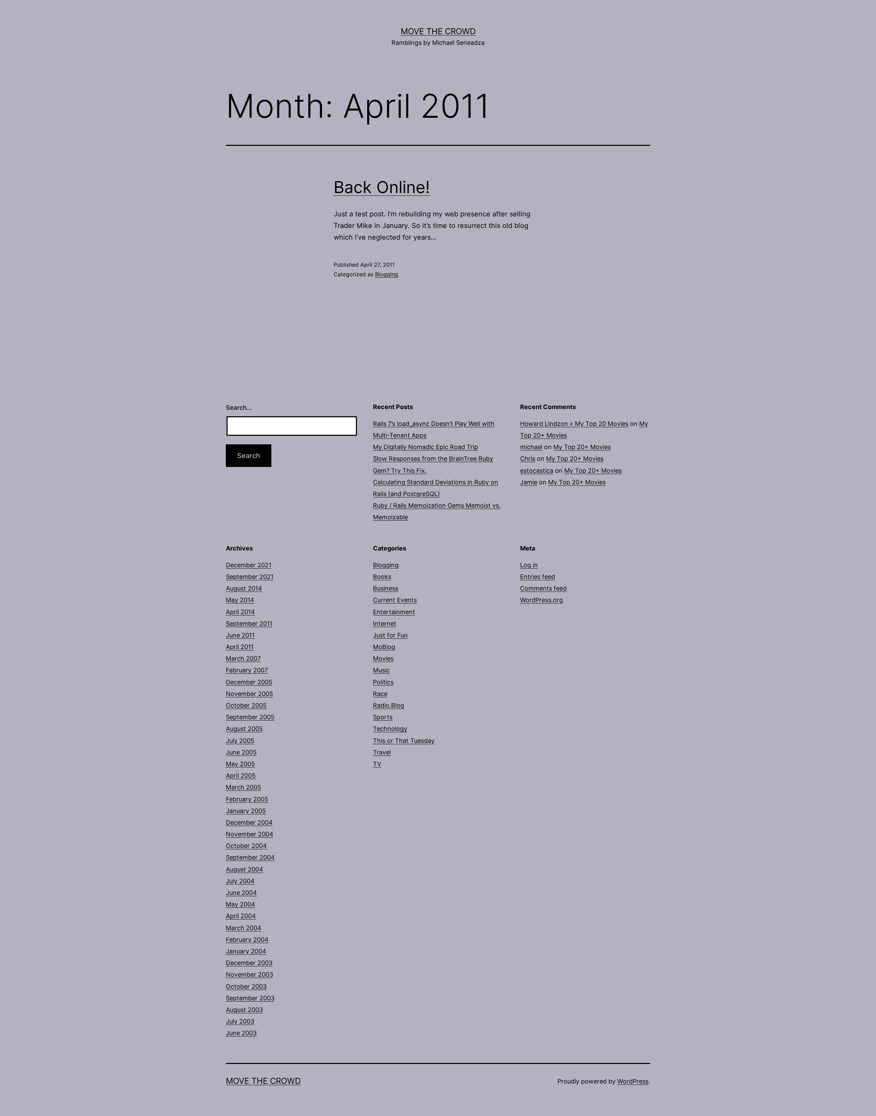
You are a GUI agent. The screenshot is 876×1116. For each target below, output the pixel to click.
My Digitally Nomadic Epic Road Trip (425, 447)
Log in (529, 565)
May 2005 (240, 764)
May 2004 (240, 904)
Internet (384, 623)
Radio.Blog (388, 705)
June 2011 (240, 635)
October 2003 (246, 986)
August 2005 (244, 728)
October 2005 (246, 705)
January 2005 (246, 810)
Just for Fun (390, 635)
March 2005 (243, 787)
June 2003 (241, 1033)
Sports (382, 717)
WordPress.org (541, 600)
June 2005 (241, 752)
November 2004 (249, 834)
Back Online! (382, 187)
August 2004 (244, 869)
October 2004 (246, 845)
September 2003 (250, 998)
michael (531, 447)
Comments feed (543, 588)
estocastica (536, 470)
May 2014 (240, 600)
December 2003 (249, 962)
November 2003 (249, 974)
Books (382, 576)
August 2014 (244, 588)
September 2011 (249, 623)
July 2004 (240, 881)
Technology (390, 728)
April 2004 (241, 916)
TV (377, 764)
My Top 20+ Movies (582, 447)
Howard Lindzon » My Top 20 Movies (574, 423)
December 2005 (249, 682)
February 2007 (247, 670)
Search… (239, 407)
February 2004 (247, 939)
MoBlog (384, 646)
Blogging (386, 274)
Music (381, 670)
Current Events (395, 600)
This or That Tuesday (404, 740)
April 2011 (240, 646)
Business (385, 588)
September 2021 (249, 576)
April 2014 (240, 612)
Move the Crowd (438, 31)
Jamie (528, 482)
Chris (527, 458)
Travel (382, 752)
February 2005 (247, 799)
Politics (383, 682)
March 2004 (243, 927)
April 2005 (241, 775)
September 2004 (250, 857)
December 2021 (248, 565)
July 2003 (240, 1021)
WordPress (632, 1081)
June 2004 (241, 892)
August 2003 (244, 1009)
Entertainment (394, 612)
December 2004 (249, 822)
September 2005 (250, 717)
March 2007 (243, 658)
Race (380, 693)
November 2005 (249, 693)
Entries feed (537, 576)
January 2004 (246, 951)
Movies (383, 658)
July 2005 (240, 740)
